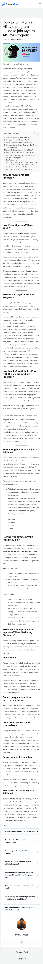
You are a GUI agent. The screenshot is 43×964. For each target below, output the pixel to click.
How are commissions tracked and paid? (19, 887)
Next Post (22, 959)
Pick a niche (13, 160)
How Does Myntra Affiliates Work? (17, 140)
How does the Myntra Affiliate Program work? (17, 841)
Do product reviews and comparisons (21, 164)
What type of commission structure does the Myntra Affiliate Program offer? (19, 875)
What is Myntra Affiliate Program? (17, 137)
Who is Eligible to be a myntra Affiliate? (19, 150)
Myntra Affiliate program (27, 233)
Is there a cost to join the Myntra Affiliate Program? (18, 863)
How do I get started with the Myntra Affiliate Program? (19, 909)
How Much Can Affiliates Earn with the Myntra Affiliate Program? (21, 146)
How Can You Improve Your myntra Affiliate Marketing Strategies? (20, 156)
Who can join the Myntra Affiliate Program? (18, 852)
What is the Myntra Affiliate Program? (20, 831)
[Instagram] (21, 942)
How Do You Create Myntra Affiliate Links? (20, 152)
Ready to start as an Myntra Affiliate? (20, 169)
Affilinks (6, 40)
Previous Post (22, 952)
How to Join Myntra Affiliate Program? (18, 142)
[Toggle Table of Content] (35, 134)
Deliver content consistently (18, 167)
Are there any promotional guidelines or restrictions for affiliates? (20, 898)
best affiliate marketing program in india (22, 551)
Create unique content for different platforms (23, 162)
